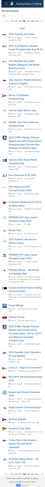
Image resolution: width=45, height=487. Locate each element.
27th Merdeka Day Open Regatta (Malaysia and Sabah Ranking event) (24, 65)
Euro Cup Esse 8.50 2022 (22, 175)
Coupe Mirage (16, 305)
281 (28, 21)
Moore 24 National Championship (18, 97)
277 (12, 21)
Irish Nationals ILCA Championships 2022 (20, 188)
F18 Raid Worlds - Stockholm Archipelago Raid (24, 272)
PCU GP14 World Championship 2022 (25, 378)
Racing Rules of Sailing (28, 3)
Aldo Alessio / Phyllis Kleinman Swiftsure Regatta (25, 81)
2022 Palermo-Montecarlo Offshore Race (23, 241)
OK (18, 485)
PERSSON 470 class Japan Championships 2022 (23, 219)
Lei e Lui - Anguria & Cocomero (25, 367)
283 (36, 21)
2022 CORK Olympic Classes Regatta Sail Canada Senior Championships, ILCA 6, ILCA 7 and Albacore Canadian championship (25, 333)
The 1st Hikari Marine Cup (22, 110)
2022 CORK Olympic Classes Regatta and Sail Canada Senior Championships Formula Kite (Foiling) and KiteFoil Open (25, 142)
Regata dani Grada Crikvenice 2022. (24, 394)
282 (32, 21)
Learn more (25, 485)
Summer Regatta (17, 419)
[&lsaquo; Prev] (6, 21)
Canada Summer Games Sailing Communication (25, 289)
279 (20, 21)
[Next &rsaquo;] (42, 21)
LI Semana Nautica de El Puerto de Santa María (25, 204)
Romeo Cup (15, 230)
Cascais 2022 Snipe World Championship (23, 161)
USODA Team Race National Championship (23, 124)
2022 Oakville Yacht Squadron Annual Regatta (25, 354)
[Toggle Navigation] (6, 3)
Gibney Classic (17, 317)
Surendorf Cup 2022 (20, 428)
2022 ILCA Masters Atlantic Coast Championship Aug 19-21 (25, 47)
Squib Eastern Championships (25, 407)
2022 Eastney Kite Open (22, 34)
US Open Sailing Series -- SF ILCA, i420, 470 (24, 461)
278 (16, 21)
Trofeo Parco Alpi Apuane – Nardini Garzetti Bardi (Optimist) (23, 444)
